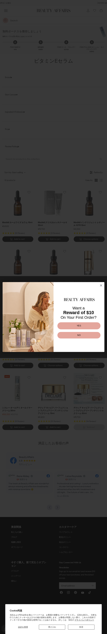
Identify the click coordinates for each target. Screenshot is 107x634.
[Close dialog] (101, 285)
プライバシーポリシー (84, 620)
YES (79, 326)
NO (78, 335)
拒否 (81, 627)
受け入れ (52, 627)
